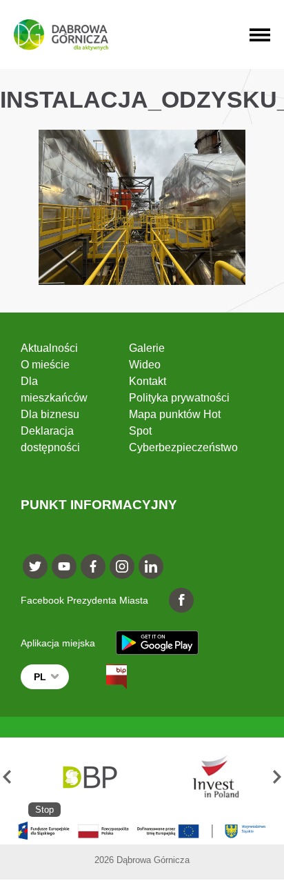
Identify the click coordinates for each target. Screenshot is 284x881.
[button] (7, 777)
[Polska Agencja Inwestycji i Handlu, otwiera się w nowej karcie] (209, 777)
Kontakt (147, 381)
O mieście (45, 364)
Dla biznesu (50, 414)
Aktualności (49, 348)
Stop (44, 809)
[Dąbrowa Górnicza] (61, 34)
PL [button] (40, 676)
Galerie (147, 348)
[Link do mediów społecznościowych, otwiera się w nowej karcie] (35, 566)
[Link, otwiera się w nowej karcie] (104, 676)
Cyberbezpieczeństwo (183, 447)
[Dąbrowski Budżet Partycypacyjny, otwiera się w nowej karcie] (89, 777)
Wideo (145, 364)
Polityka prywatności (179, 398)
